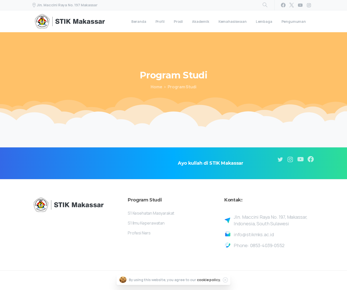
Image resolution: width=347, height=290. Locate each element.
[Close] (225, 279)
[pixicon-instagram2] (290, 159)
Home (156, 87)
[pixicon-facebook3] (311, 159)
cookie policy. (209, 279)
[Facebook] (283, 5)
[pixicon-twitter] (280, 159)
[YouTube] (300, 5)
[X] (291, 5)
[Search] (265, 5)
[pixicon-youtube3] (300, 159)
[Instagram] (309, 5)
